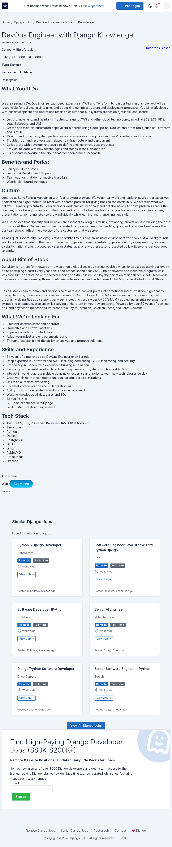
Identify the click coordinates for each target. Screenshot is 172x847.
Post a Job (101, 830)
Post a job (132, 6)
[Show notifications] (157, 6)
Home (6, 22)
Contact (120, 830)
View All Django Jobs (86, 725)
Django (140, 830)
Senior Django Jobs (74, 830)
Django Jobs (23, 22)
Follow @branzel (92, 6)
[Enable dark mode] (150, 6)
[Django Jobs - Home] (5, 6)
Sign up (21, 796)
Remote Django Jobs (40, 830)
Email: (16, 783)
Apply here (21, 483)
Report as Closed (158, 48)
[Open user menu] (167, 6)
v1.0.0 (124, 838)
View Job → (26, 574)
